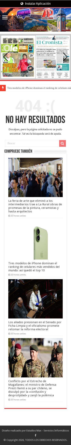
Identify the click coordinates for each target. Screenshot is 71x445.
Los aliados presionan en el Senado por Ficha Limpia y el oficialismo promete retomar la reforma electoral (35, 325)
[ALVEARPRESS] (35, 20)
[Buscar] (62, 143)
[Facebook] (35, 435)
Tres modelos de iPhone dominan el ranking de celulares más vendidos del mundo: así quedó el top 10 (34, 266)
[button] (65, 57)
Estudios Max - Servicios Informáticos (47, 430)
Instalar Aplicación (37, 3)
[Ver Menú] (5, 18)
